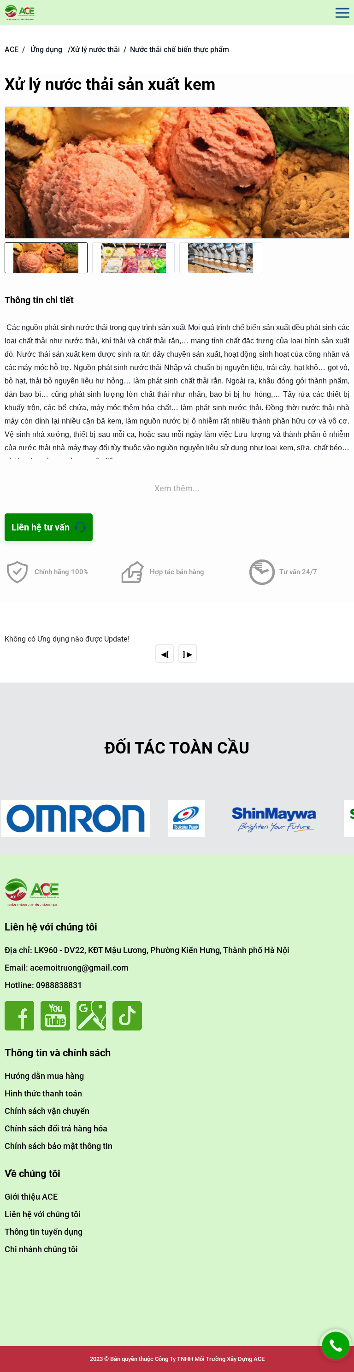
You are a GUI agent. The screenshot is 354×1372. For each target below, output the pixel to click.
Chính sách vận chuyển (47, 1111)
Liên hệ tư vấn (41, 527)
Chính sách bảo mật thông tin (58, 1146)
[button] (340, 181)
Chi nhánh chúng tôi (41, 1249)
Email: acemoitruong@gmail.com (67, 967)
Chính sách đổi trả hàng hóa (56, 1128)
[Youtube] (58, 1028)
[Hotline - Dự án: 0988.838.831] (335, 1358)
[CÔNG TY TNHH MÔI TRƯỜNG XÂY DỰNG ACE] (20, 12)
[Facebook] (22, 1028)
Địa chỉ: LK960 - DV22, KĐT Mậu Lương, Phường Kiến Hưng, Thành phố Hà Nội (147, 950)
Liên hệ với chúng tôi (43, 1214)
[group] (177, 172)
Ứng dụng (46, 49)
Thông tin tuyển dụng (44, 1232)
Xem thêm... (177, 488)
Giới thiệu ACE (31, 1196)
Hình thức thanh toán (43, 1093)
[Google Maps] (94, 1028)
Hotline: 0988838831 (43, 985)
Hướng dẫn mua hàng (44, 1076)
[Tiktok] (129, 1028)
